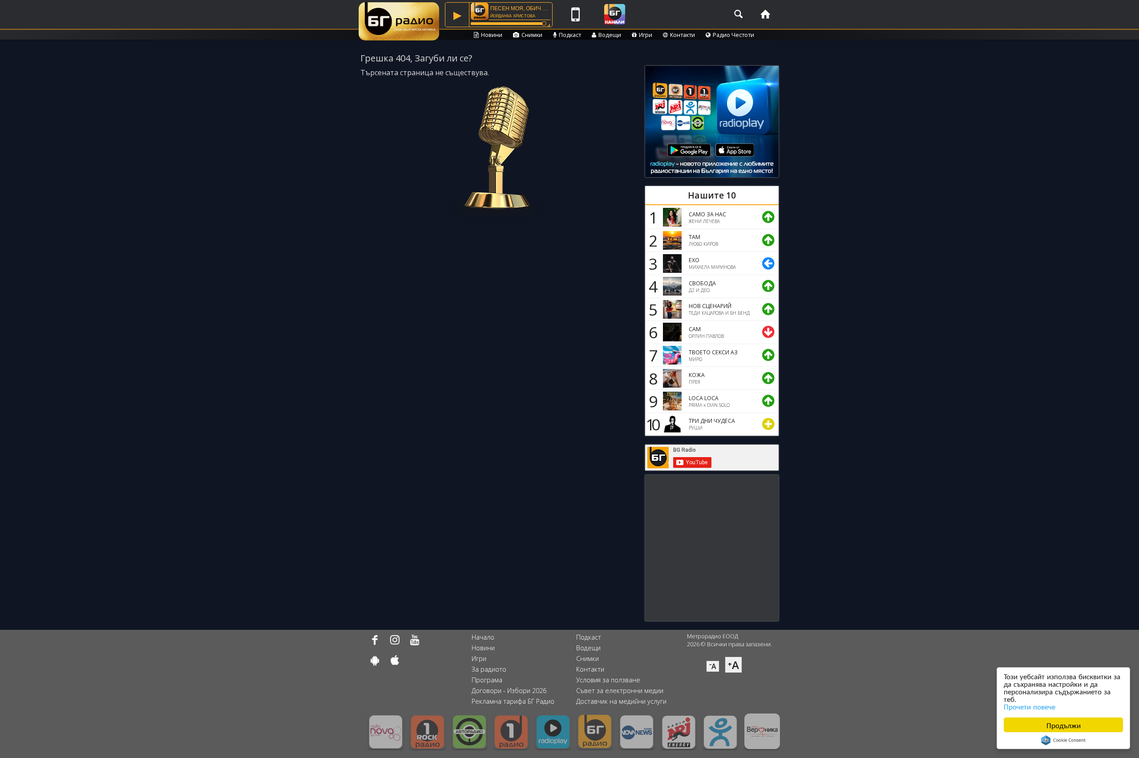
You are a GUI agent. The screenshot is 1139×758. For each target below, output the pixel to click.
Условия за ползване (608, 680)
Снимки (531, 35)
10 (651, 424)
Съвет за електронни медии (619, 690)
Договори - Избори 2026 (509, 690)
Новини (491, 35)
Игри (645, 35)
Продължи (1063, 724)
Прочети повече (1029, 706)
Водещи (609, 35)
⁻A (712, 666)
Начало (483, 637)
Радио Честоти (733, 35)
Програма (487, 680)
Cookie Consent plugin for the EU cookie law (1063, 740)
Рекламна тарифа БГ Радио (513, 701)
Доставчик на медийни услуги (621, 701)
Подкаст (570, 35)
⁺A (733, 664)
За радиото (489, 669)
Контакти (682, 35)
